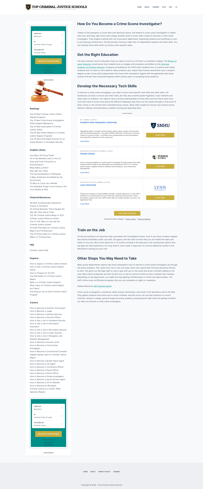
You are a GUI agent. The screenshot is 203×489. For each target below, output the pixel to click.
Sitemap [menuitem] (116, 472)
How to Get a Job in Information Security (48, 330)
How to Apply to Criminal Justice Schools (48, 263)
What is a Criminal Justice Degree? (45, 282)
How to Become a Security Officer (45, 317)
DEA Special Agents (103, 286)
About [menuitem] (147, 7)
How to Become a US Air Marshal (45, 382)
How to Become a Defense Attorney (46, 314)
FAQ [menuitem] (170, 7)
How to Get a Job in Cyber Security (46, 333)
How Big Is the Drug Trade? (42, 155)
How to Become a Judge (41, 311)
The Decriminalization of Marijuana (45, 174)
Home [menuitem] (139, 7)
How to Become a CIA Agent (42, 364)
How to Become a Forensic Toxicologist (47, 308)
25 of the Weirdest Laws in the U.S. (45, 158)
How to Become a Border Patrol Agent (47, 361)
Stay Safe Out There (39, 171)
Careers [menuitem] (155, 7)
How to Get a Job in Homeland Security (47, 320)
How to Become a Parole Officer (44, 370)
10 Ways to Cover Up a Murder (43, 183)
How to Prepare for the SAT (42, 273)
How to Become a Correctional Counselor (48, 351)
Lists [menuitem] (164, 7)
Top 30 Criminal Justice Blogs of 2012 (47, 215)
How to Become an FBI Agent (43, 385)
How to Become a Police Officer (44, 373)
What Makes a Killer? (39, 168)
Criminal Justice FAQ (39, 250)
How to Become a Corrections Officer (47, 367)
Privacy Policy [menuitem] (104, 472)
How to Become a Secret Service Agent (47, 379)
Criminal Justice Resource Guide (44, 218)
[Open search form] (176, 7)
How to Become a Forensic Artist (44, 342)
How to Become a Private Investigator (47, 376)
